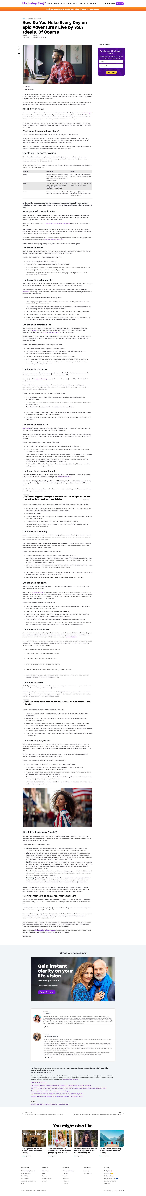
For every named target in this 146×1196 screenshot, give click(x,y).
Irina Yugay (26, 37)
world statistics (71, 637)
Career (81, 3)
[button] (103, 3)
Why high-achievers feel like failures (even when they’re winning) (32, 1151)
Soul (62, 3)
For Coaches (90, 3)
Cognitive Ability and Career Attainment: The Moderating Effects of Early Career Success (57, 1096)
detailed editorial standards (70, 1079)
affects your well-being (51, 332)
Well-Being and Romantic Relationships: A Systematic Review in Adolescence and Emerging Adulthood (61, 1085)
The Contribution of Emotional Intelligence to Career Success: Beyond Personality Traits (57, 1094)
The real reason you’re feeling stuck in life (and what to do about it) (110, 1151)
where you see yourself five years (58, 223)
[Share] (19, 49)
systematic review (64, 477)
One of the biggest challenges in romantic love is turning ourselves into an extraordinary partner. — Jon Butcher (57, 498)
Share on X (86, 499)
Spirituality (26, 428)
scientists (26, 291)
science (34, 330)
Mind (49, 3)
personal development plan (54, 240)
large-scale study (41, 379)
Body (55, 3)
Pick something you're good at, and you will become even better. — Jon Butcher (57, 703)
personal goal (87, 113)
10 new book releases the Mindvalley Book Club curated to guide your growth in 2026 (59, 1151)
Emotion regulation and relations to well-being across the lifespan (50, 1091)
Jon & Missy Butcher (39, 37)
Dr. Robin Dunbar (37, 592)
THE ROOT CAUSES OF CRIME (39, 1082)
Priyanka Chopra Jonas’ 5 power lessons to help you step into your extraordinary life (85, 1151)
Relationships (71, 3)
